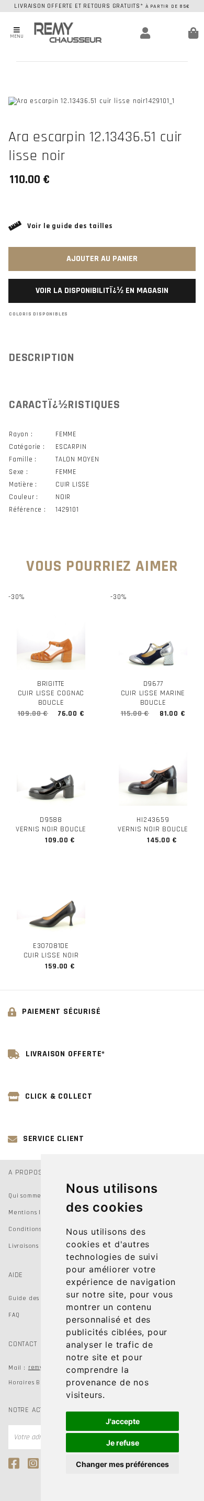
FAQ (13, 1315)
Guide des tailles (34, 1298)
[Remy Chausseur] (68, 32)
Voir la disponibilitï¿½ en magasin (102, 290)
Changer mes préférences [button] (122, 1464)
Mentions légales (35, 1212)
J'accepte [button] (123, 1421)
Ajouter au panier (102, 258)
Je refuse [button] (122, 1442)
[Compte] (131, 33)
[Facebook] (15, 1463)
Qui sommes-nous (34, 1196)
